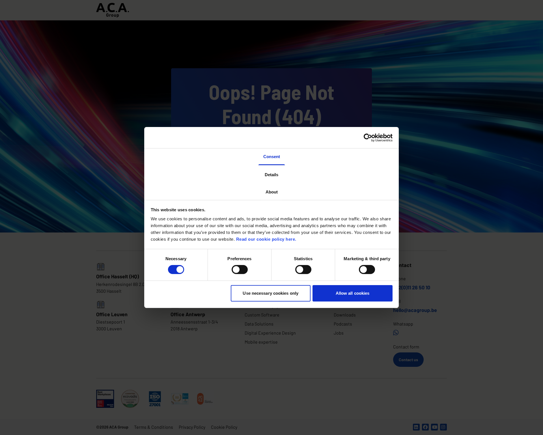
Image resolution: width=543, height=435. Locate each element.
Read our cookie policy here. (266, 238)
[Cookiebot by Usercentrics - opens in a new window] (368, 137)
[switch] (240, 269)
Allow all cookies (353, 293)
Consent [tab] (271, 156)
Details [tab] (271, 174)
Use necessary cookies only (270, 293)
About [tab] (272, 191)
